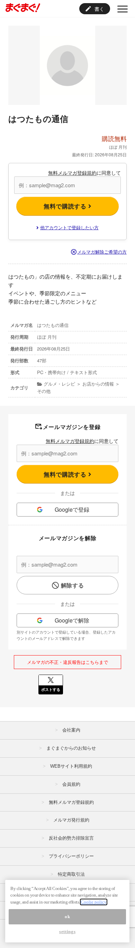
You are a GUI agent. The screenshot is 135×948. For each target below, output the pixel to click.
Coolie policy (94, 902)
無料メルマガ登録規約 (72, 172)
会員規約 (71, 784)
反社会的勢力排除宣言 (71, 838)
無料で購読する (66, 206)
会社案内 (71, 730)
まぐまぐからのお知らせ (71, 748)
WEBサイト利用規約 (71, 766)
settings (67, 931)
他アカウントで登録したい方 (69, 227)
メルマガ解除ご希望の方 (102, 251)
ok (67, 916)
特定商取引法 (71, 874)
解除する (72, 585)
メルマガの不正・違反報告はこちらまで (67, 662)
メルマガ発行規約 (71, 820)
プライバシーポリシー (71, 856)
